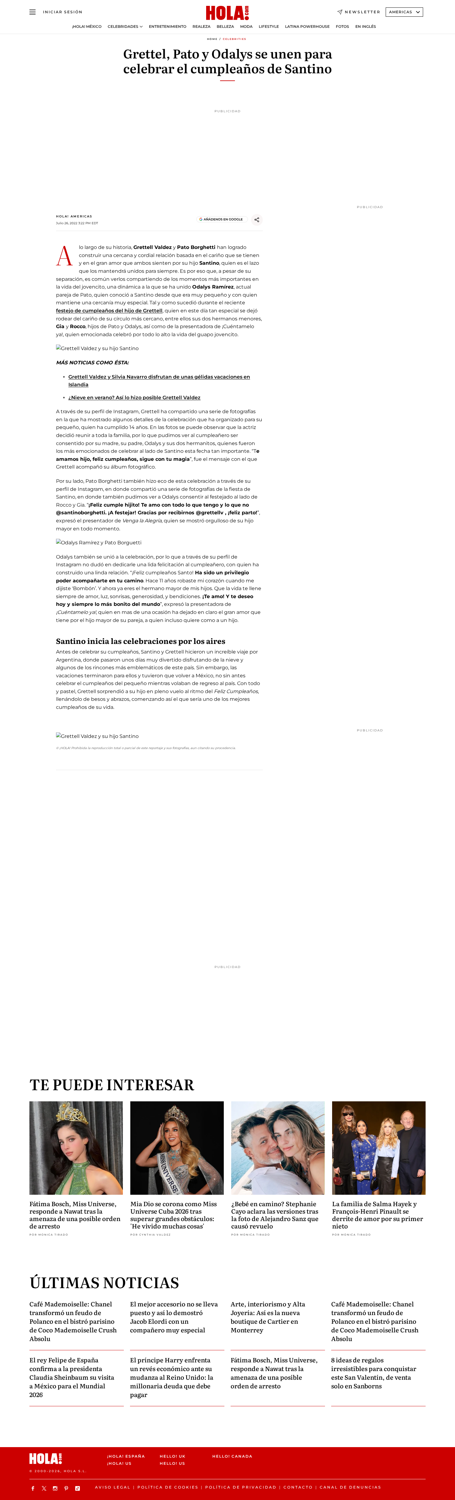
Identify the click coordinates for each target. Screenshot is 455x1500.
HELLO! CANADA (232, 1456)
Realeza (201, 26)
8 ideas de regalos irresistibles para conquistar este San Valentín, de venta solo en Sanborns (373, 1372)
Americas (400, 12)
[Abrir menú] (32, 12)
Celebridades (123, 26)
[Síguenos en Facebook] (34, 1488)
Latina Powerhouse (307, 26)
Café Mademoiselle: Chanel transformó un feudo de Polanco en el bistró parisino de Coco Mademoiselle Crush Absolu (73, 1321)
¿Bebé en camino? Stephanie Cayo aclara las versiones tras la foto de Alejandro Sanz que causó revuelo (274, 1214)
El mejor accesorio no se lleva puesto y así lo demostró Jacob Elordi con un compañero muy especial (174, 1316)
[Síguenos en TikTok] (78, 1488)
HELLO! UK (173, 1456)
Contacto (298, 1487)
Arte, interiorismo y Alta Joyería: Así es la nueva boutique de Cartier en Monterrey (268, 1316)
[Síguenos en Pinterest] (67, 1488)
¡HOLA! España (126, 1456)
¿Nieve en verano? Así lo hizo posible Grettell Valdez (134, 398)
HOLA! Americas (74, 216)
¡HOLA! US (119, 1463)
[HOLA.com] (227, 13)
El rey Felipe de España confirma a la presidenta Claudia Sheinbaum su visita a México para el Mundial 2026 (71, 1377)
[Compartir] (257, 220)
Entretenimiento (167, 26)
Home (212, 39)
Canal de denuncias (350, 1487)
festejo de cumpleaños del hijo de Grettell (109, 311)
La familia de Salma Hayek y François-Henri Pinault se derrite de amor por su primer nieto (377, 1214)
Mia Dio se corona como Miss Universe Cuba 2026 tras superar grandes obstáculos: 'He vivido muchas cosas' (173, 1214)
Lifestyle (269, 26)
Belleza (225, 26)
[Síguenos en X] (45, 1488)
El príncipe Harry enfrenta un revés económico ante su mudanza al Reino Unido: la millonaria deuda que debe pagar (171, 1377)
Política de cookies (167, 1487)
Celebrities (234, 39)
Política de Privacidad (241, 1487)
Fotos (342, 26)
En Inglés (365, 26)
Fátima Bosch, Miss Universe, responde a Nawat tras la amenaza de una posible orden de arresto (74, 1214)
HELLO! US (172, 1463)
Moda (246, 26)
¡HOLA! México (87, 26)
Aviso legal (113, 1487)
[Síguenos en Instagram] (56, 1488)
